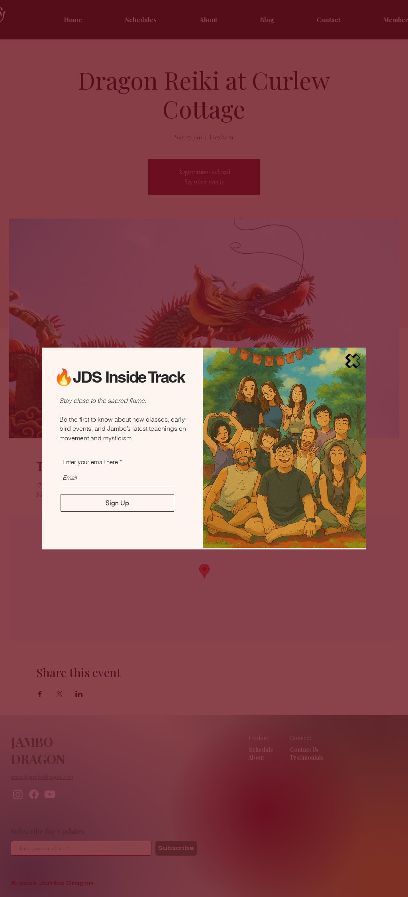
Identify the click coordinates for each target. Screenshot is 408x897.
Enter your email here (90, 462)
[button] (352, 361)
